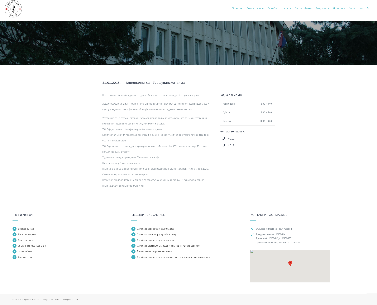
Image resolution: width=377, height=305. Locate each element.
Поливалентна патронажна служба (154, 251)
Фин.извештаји (25, 257)
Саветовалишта (26, 240)
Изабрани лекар (26, 228)
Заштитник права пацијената (32, 245)
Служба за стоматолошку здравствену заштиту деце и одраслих (168, 245)
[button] (368, 8)
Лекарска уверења (27, 234)
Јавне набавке (25, 251)
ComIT (76, 299)
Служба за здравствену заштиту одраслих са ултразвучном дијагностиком (173, 257)
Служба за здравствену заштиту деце (155, 228)
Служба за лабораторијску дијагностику (156, 234)
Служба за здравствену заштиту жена (156, 240)
